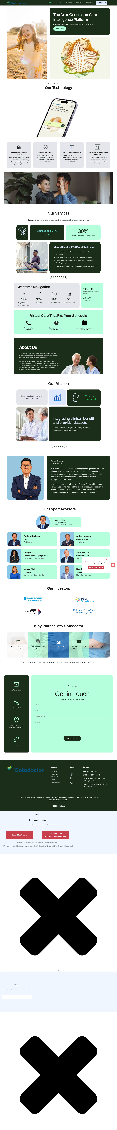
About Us (54, 771)
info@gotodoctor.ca (16, 690)
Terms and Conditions (54, 775)
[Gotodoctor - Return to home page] (16, 3)
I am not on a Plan (55, 834)
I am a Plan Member (19, 835)
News (53, 779)
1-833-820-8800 (16, 707)
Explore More (60, 28)
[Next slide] (65, 277)
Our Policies (55, 783)
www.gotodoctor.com (16, 745)
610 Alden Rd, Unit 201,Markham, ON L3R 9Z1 (16, 726)
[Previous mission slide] (51, 446)
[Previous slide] (52, 277)
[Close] (58, 970)
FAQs (72, 783)
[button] (113, 565)
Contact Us (72, 779)
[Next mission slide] (66, 446)
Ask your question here (96, 567)
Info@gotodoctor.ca (90, 771)
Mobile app (72, 774)
